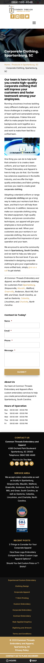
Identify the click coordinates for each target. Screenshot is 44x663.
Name (8, 321)
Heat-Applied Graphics (22, 622)
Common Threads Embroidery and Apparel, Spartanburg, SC (22, 643)
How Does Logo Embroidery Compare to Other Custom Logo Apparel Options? (23, 555)
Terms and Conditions (22, 634)
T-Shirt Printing (22, 598)
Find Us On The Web (22, 459)
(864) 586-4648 (22, 2)
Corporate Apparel (22, 592)
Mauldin (21, 288)
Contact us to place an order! (22, 656)
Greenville (9, 291)
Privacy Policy (22, 650)
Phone (8, 340)
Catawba (25, 298)
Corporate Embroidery (22, 610)
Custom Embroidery (22, 604)
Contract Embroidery (22, 616)
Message (9, 350)
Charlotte (23, 301)
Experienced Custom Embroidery (22, 580)
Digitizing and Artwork (22, 628)
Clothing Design (22, 586)
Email (8, 330)
